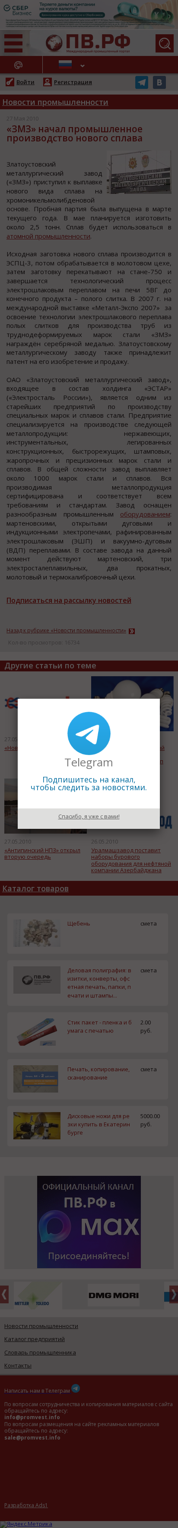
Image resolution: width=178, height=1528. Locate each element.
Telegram (88, 762)
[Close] (160, 699)
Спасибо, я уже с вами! (89, 816)
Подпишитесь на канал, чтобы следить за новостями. (89, 783)
